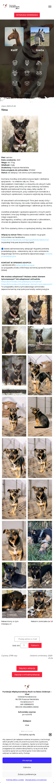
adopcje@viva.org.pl (25, 265)
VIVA (27, 725)
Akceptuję (27, 760)
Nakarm (35, 645)
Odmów (27, 767)
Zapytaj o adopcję (27, 668)
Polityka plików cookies (15, 780)
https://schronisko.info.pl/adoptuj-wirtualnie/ (21, 282)
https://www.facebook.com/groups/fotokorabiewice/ (25, 240)
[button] (50, 734)
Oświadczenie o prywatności (36, 780)
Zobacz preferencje (27, 774)
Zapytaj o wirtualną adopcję (27, 674)
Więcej (27, 93)
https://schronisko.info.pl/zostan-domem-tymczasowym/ (26, 284)
